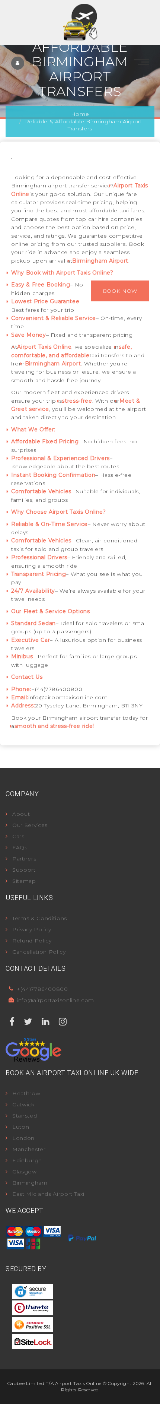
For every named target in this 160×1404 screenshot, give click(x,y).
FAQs (20, 847)
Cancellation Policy (38, 951)
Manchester (29, 1149)
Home (80, 114)
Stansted (24, 1115)
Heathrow (26, 1093)
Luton (20, 1126)
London (23, 1138)
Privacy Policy (31, 929)
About (21, 814)
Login (40, 63)
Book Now (120, 291)
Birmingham (30, 1182)
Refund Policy (31, 940)
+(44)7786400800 (42, 989)
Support (24, 869)
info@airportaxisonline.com (55, 1000)
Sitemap (24, 881)
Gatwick (23, 1104)
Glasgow (24, 1171)
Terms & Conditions (39, 918)
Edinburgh (27, 1160)
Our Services (30, 825)
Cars (18, 836)
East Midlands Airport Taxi (48, 1194)
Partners (24, 858)
